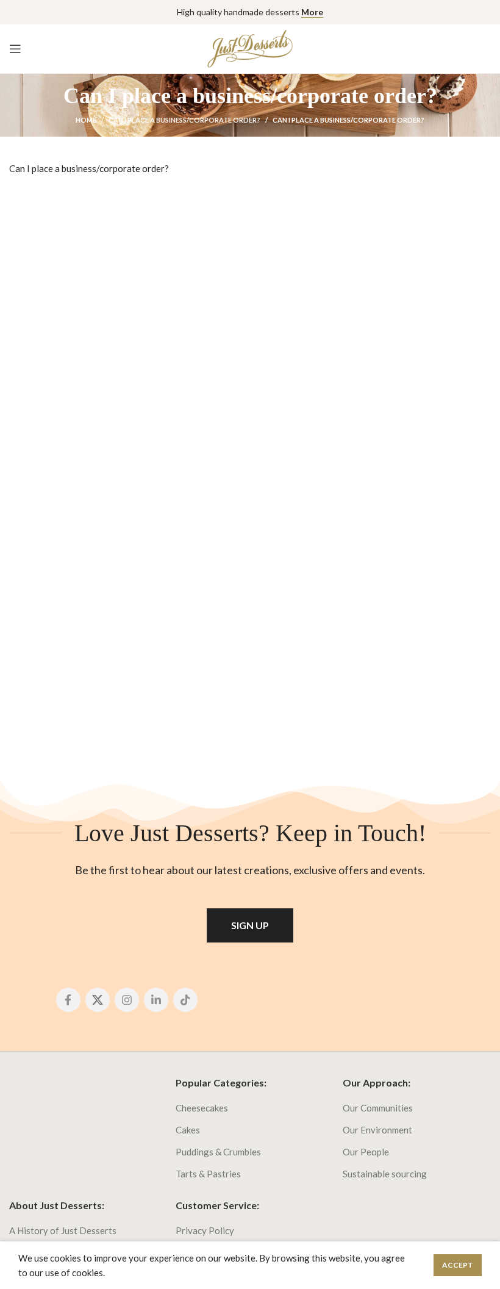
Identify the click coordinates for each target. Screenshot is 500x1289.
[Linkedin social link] (156, 1000)
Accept (457, 1264)
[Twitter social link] (97, 1000)
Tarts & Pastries (208, 1173)
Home (86, 120)
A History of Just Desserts (62, 1230)
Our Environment (377, 1129)
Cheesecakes (202, 1107)
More (312, 12)
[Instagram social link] (127, 1000)
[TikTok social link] (185, 1000)
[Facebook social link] (68, 1000)
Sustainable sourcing (385, 1173)
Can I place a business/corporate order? (184, 120)
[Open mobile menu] (15, 49)
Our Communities (378, 1107)
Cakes (188, 1129)
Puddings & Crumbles (218, 1151)
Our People (366, 1151)
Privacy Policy (205, 1230)
